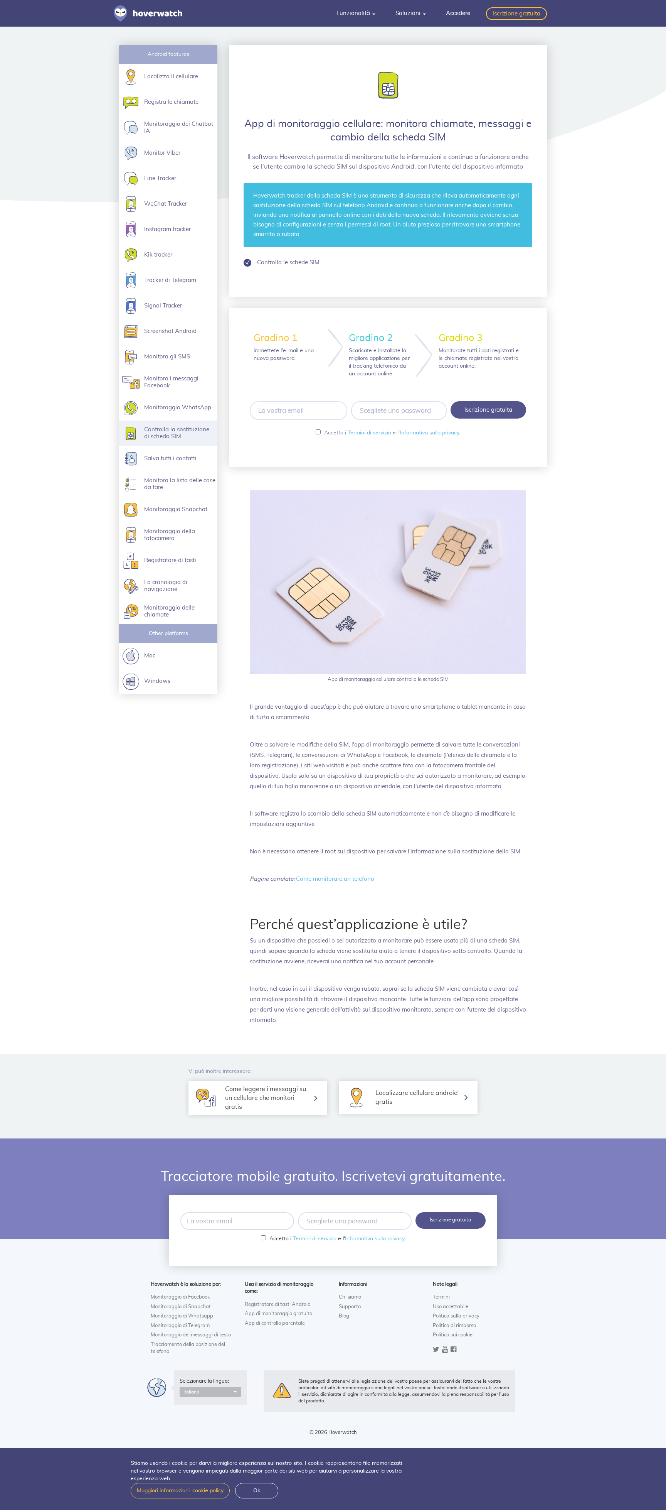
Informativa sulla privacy (429, 433)
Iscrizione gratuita (516, 14)
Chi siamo (350, 1297)
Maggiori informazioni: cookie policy (180, 1490)
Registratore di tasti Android (278, 1304)
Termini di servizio (369, 433)
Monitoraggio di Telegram (180, 1325)
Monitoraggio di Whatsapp (182, 1316)
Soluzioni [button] (408, 13)
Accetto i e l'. (392, 433)
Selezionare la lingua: (204, 1381)
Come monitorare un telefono (335, 879)
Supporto (350, 1306)
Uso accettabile (450, 1306)
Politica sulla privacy (456, 1316)
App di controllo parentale (275, 1323)
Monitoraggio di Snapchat (181, 1306)
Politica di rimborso (454, 1325)
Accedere (458, 13)
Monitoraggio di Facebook (180, 1297)
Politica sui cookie (453, 1335)
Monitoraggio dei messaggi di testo (191, 1335)
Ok (256, 1490)
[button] (210, 1392)
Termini (441, 1297)
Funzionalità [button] (354, 13)
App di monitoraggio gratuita (279, 1313)
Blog (344, 1316)
